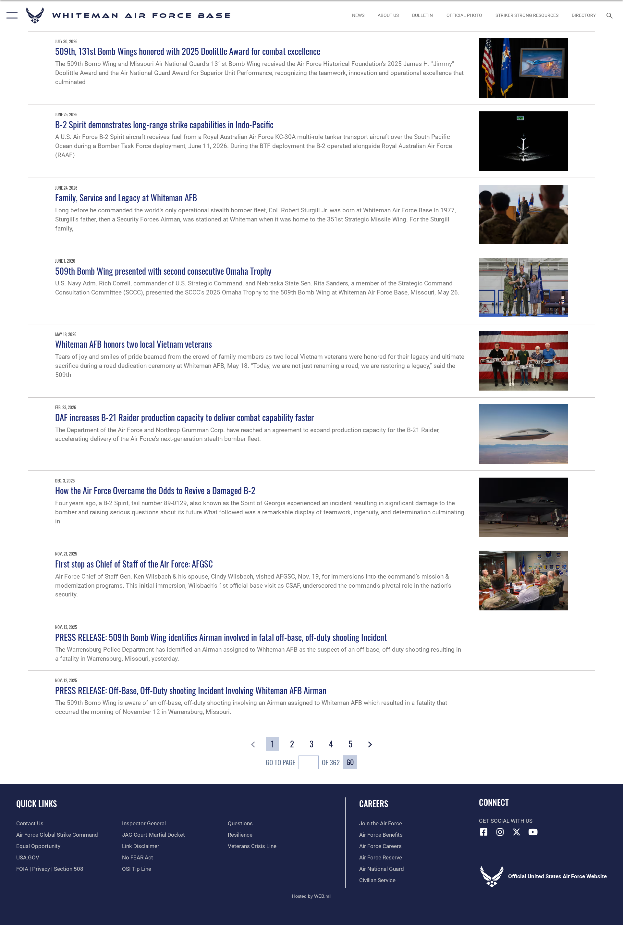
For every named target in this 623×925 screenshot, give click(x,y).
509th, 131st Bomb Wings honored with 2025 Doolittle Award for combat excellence (187, 50)
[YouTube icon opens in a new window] (533, 832)
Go (350, 762)
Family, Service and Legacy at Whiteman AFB (126, 197)
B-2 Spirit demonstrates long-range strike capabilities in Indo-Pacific (164, 124)
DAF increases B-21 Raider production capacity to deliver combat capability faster (184, 417)
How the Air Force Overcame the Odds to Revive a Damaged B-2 (155, 490)
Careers (373, 803)
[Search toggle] (610, 15)
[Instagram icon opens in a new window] (500, 832)
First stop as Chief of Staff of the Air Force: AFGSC (134, 563)
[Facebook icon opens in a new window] (484, 832)
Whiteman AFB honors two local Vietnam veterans (133, 343)
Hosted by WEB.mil (311, 896)
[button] (10, 15)
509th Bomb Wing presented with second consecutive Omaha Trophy (163, 270)
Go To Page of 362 (303, 762)
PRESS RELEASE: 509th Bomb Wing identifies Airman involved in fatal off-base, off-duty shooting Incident (221, 637)
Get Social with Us (505, 821)
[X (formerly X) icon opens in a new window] (516, 832)
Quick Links (36, 803)
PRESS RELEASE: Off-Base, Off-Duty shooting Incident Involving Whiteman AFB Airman (190, 690)
